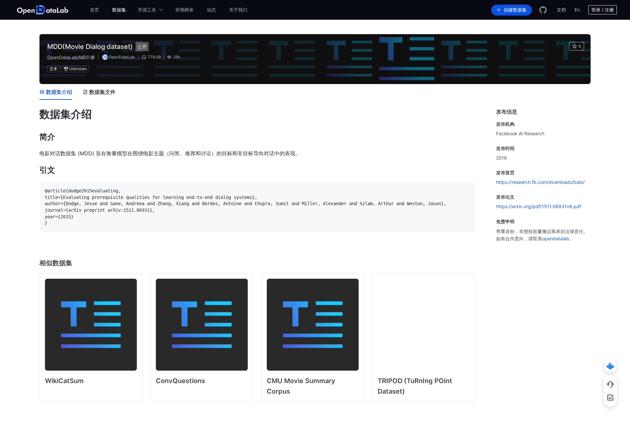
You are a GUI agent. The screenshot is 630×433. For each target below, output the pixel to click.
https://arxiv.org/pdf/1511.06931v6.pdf (538, 206)
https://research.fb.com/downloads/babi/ (540, 182)
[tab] (55, 92)
